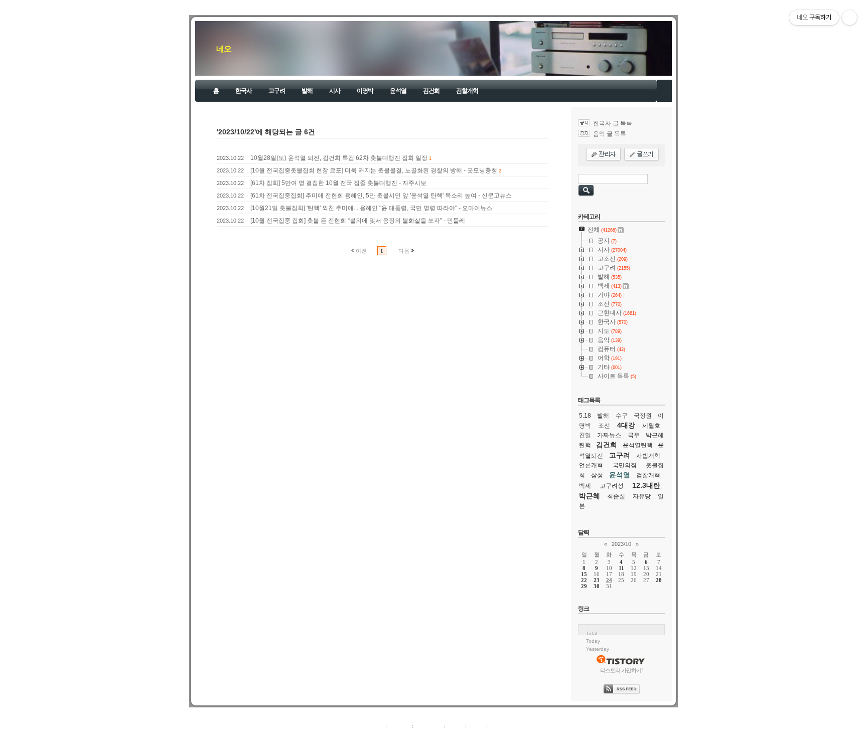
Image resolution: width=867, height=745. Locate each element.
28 (659, 580)
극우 (634, 435)
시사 (334, 90)
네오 (223, 49)
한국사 (243, 90)
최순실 (616, 496)
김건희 (431, 90)
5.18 (585, 415)
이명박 (365, 90)
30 (597, 586)
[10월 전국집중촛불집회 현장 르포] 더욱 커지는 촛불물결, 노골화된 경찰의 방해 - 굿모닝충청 (373, 170)
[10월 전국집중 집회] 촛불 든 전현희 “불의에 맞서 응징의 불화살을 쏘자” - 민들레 (357, 220)
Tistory (489, 737)
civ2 (375, 737)
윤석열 (398, 90)
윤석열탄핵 (638, 445)
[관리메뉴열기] (849, 17)
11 (621, 568)
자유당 (642, 496)
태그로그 (399, 726)
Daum (438, 737)
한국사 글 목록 (612, 123)
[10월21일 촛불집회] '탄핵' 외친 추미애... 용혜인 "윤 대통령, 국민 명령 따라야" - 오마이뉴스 (371, 208)
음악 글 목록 (609, 133)
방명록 (455, 726)
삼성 (597, 475)
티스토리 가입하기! (621, 670)
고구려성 (612, 485)
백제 (585, 485)
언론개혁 (591, 465)
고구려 (276, 90)
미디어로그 (429, 726)
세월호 (651, 425)
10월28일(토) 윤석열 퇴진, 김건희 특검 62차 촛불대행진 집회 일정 (338, 157)
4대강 (626, 425)
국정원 (643, 415)
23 (597, 580)
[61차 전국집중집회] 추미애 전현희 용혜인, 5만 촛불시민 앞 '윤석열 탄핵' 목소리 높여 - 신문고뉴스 (381, 195)
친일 (585, 435)
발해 (307, 90)
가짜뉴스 (609, 435)
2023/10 (621, 544)
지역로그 (373, 726)
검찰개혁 (467, 90)
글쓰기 (497, 726)
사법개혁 (648, 455)
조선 (604, 425)
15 (584, 574)
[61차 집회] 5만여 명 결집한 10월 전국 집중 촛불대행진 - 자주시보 (338, 183)
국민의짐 (625, 465)
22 (584, 580)
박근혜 (589, 496)
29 (584, 586)
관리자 (476, 726)
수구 (622, 415)
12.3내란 (646, 485)
